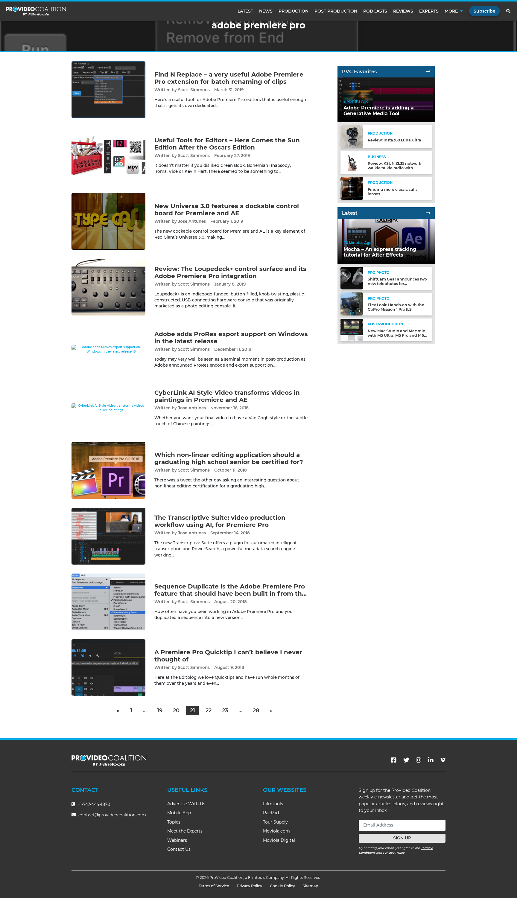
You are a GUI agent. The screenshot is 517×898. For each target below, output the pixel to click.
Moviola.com (276, 831)
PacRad (271, 812)
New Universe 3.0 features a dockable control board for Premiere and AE (226, 209)
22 (209, 710)
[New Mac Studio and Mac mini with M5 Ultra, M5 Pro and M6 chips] (351, 329)
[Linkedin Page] (431, 760)
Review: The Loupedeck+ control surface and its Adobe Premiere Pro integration (230, 272)
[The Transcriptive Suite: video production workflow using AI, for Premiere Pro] (108, 536)
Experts (429, 11)
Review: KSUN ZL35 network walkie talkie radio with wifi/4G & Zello (394, 168)
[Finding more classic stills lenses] (351, 188)
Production (293, 11)
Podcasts (375, 11)
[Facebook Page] (393, 760)
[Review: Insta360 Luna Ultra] (351, 136)
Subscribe (484, 11)
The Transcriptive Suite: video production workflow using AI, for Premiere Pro (219, 521)
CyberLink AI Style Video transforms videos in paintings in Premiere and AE (227, 396)
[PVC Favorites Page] (428, 71)
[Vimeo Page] (442, 760)
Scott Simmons (194, 89)
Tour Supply (275, 822)
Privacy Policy (394, 853)
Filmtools (273, 803)
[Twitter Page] (406, 760)
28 (256, 710)
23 (225, 710)
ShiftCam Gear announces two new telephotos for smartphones (397, 283)
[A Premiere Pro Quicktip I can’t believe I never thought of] (108, 667)
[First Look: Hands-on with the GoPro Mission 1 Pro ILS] (351, 304)
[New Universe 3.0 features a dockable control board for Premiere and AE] (108, 221)
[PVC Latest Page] (428, 213)
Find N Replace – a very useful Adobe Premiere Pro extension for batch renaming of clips (228, 78)
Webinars (177, 840)
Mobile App (179, 812)
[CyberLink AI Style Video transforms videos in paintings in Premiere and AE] (108, 408)
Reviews (403, 11)
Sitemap (310, 886)
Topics (173, 822)
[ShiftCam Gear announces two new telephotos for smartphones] (351, 278)
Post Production (335, 11)
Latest (245, 11)
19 (159, 710)
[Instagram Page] (418, 760)
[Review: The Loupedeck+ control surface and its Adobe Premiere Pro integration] (108, 287)
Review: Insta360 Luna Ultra (394, 140)
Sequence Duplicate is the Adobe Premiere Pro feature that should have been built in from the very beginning (230, 593)
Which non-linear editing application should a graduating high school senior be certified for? (228, 458)
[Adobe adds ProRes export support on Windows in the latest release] (108, 349)
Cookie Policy (282, 886)
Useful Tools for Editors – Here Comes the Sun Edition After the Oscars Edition (227, 144)
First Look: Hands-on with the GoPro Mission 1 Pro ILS (396, 307)
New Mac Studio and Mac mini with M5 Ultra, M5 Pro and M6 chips (397, 335)
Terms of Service (214, 886)
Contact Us (179, 849)
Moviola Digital (279, 840)
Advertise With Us (186, 803)
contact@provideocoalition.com (112, 815)
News (266, 11)
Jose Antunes (192, 221)
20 (176, 710)
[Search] (508, 11)
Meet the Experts (185, 831)
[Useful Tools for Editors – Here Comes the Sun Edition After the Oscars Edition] (108, 155)
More (451, 11)
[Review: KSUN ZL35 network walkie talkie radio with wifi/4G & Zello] (351, 162)
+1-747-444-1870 (93, 804)
